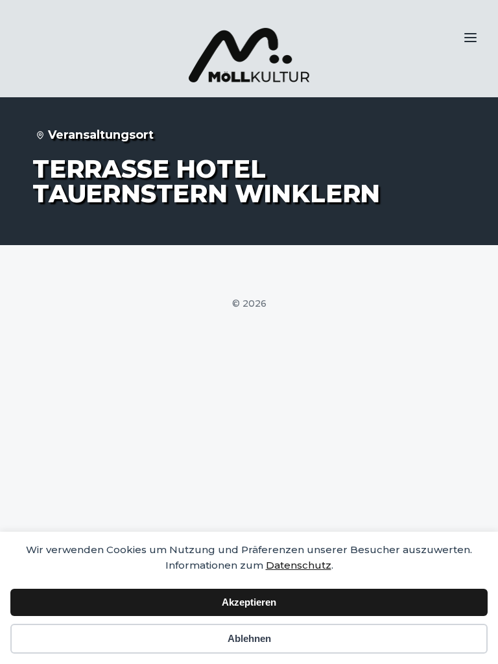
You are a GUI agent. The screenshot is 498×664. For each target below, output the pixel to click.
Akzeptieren (249, 602)
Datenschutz (298, 565)
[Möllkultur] (249, 55)
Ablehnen (249, 638)
